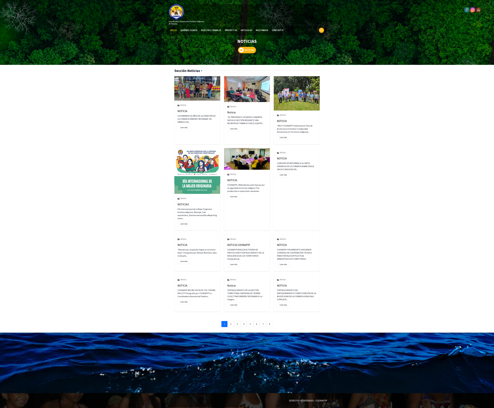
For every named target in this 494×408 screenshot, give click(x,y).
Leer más (184, 127)
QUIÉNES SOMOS (188, 30)
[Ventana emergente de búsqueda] (321, 30)
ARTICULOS (246, 30)
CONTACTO (277, 30)
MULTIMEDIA (262, 30)
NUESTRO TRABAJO (211, 30)
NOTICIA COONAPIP (238, 245)
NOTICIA (182, 111)
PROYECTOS (231, 30)
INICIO (173, 30)
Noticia (183, 105)
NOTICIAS (183, 204)
